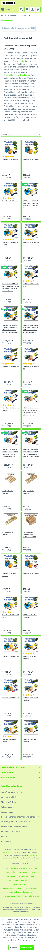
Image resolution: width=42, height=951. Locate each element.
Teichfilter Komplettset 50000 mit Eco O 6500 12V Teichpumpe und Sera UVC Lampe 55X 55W (10, 452)
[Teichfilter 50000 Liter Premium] (31, 727)
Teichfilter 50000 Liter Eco (10, 366)
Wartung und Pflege (10, 797)
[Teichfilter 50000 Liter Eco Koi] (31, 355)
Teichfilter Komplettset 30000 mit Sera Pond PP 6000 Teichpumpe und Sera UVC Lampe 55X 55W (10, 328)
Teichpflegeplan (8, 807)
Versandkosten (8, 852)
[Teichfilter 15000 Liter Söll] (10, 645)
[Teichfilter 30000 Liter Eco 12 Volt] (31, 272)
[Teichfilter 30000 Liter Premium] (31, 645)
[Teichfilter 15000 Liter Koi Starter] (10, 603)
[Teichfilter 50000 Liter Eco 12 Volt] (10, 396)
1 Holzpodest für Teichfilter (7, 492)
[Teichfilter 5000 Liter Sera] (31, 148)
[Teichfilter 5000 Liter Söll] (31, 562)
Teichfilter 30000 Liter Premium (30, 657)
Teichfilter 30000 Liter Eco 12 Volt (31, 285)
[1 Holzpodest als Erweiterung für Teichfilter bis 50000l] (31, 520)
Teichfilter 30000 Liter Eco (31, 242)
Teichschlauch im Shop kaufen (17, 75)
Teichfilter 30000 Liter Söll (10, 698)
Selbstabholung (22, 876)
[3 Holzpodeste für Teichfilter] (10, 520)
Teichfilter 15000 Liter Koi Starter (10, 616)
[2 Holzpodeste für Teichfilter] (31, 479)
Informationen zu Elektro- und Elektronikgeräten (20, 888)
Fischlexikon (6, 841)
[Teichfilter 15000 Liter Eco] (10, 189)
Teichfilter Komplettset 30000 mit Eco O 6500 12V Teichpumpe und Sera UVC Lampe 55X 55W (30, 328)
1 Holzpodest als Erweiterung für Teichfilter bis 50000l (29, 534)
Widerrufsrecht (26, 880)
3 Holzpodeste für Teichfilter (8, 533)
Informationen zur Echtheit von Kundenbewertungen (21, 896)
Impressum (11, 876)
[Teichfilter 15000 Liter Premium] (31, 603)
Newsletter (24, 868)
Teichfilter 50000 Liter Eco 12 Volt (10, 409)
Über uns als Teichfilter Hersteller (24, 872)
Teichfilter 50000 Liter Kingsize (9, 740)
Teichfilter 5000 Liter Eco (10, 159)
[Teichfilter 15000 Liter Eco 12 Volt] (10, 231)
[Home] (2, 15)
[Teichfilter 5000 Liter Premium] (10, 562)
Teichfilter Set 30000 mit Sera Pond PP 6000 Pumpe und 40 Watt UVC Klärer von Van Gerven (10, 287)
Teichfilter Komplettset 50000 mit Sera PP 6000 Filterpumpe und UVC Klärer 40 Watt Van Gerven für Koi (30, 411)
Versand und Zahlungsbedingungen (20, 892)
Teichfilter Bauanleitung (11, 792)
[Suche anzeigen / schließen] (21, 9)
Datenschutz (13, 880)
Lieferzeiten (33, 855)
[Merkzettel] (26, 9)
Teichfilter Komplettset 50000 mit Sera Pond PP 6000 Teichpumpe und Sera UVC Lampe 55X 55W (31, 452)
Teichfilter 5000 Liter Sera (31, 159)
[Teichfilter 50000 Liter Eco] (10, 355)
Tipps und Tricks (8, 802)
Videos (4, 836)
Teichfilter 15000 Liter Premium (30, 616)
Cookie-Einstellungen (11, 868)
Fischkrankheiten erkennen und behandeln (20, 817)
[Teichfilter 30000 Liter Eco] (31, 231)
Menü (8, 9)
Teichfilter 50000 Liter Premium (30, 740)
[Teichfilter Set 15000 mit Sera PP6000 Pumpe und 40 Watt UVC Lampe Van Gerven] (31, 189)
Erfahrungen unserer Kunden (14, 826)
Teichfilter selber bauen (12, 786)
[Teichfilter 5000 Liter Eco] (10, 148)
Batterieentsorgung (20, 884)
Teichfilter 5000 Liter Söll (30, 573)
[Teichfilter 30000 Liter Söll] (10, 686)
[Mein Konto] (32, 9)
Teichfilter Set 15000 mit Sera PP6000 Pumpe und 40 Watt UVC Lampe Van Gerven (30, 204)
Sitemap (34, 868)
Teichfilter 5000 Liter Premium (9, 575)
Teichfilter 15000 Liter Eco (10, 201)
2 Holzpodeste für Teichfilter (28, 492)
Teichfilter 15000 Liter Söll (10, 656)
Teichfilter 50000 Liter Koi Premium (31, 699)
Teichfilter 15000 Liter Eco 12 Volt (10, 243)
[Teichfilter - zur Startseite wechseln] (8, 3)
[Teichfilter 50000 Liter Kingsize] (10, 727)
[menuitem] (6, 9)
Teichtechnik (18, 61)
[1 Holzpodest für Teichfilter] (10, 479)
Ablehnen (13, 947)
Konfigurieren (26, 947)
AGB (32, 876)
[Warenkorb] (38, 9)
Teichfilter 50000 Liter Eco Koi (31, 368)
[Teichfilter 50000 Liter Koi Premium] (31, 686)
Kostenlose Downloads (11, 831)
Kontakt (7, 872)
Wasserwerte (7, 812)
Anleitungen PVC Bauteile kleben (15, 821)
